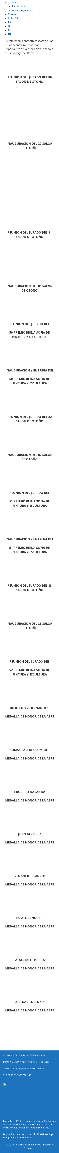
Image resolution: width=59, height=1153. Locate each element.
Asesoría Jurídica (22, 10)
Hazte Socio (19, 6)
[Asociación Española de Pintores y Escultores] (6, 45)
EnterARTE (14, 18)
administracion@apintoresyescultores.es (23, 1068)
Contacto (13, 14)
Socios (12, 2)
